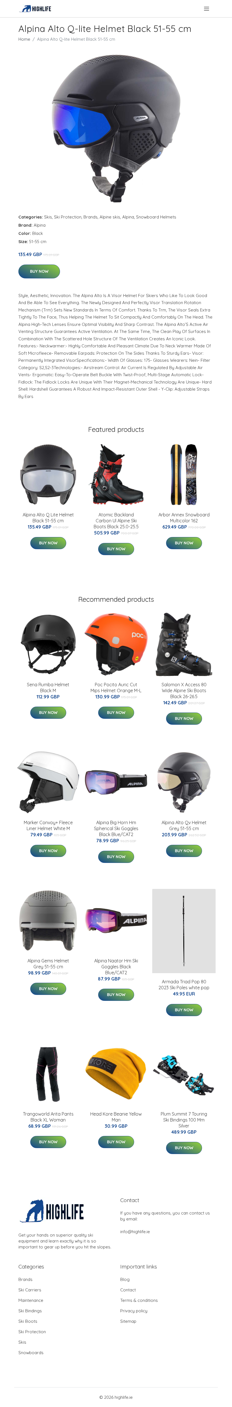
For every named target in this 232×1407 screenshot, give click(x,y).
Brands (90, 217)
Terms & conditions (139, 1300)
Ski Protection (67, 217)
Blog (125, 1279)
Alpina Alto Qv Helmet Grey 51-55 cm (184, 825)
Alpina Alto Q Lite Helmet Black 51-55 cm (48, 517)
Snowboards (31, 1352)
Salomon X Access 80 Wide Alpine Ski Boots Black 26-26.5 (184, 690)
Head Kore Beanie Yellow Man (116, 1117)
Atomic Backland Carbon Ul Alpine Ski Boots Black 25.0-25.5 (116, 520)
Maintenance (30, 1300)
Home (24, 39)
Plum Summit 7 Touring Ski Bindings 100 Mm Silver (184, 1120)
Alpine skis (110, 217)
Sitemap (128, 1321)
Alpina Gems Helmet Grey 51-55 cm (48, 963)
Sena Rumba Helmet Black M (48, 687)
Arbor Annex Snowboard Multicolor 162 (184, 517)
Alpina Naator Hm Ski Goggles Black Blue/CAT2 (116, 966)
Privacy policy (133, 1310)
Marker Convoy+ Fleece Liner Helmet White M (48, 825)
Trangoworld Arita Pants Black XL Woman (48, 1117)
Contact (128, 1290)
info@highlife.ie (135, 1231)
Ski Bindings (30, 1310)
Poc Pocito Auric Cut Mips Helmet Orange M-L (116, 687)
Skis (48, 217)
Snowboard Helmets (156, 217)
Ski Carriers (29, 1290)
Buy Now (39, 271)
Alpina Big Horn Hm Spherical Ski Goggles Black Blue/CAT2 (116, 828)
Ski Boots (27, 1321)
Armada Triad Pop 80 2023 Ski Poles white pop (183, 984)
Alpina (128, 217)
